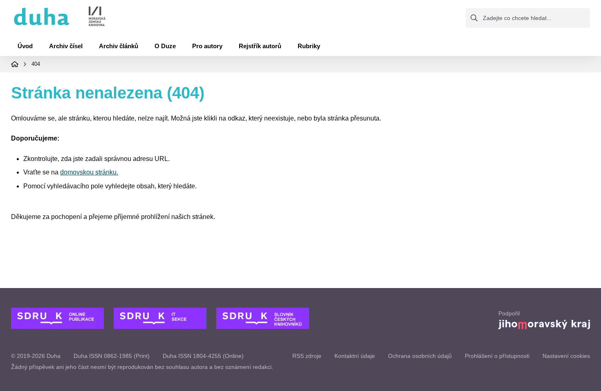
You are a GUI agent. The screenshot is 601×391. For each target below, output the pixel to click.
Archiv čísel (66, 45)
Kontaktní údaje (354, 356)
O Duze (165, 45)
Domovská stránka (14, 64)
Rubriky (309, 45)
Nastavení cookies (566, 356)
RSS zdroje (306, 356)
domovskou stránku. (89, 172)
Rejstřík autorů (260, 45)
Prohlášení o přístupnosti (497, 356)
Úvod (25, 45)
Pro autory (207, 45)
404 (35, 64)
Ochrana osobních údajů (420, 356)
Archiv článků (118, 45)
